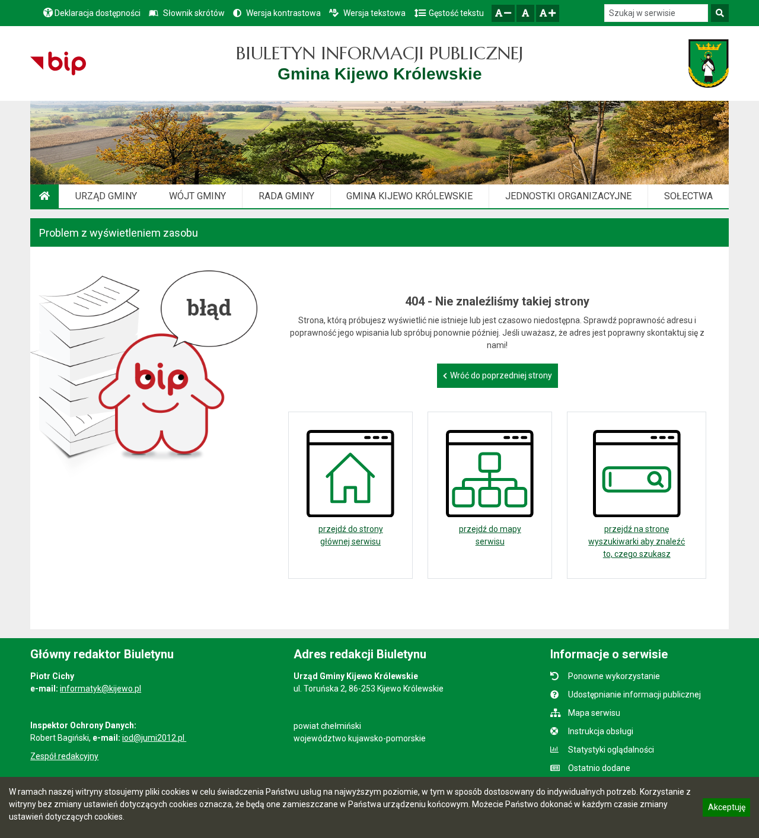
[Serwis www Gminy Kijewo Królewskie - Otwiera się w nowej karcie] (708, 63)
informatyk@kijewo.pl (100, 688)
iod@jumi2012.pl (154, 738)
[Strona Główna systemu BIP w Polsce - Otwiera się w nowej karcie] (57, 63)
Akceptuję (726, 808)
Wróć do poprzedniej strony (501, 375)
